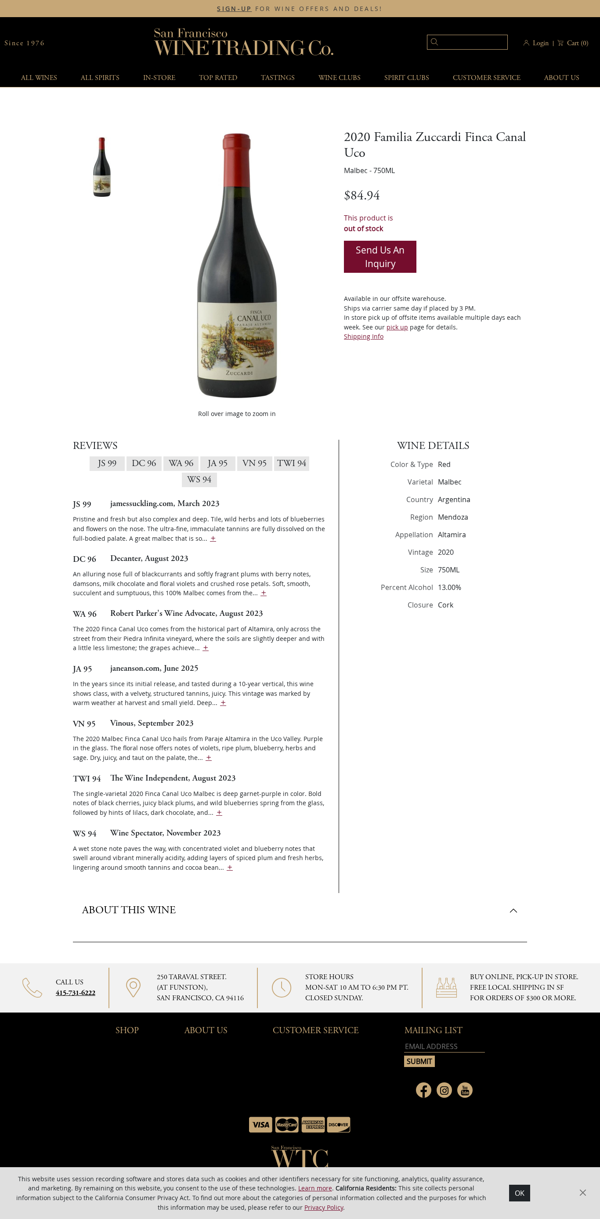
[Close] (432, 509)
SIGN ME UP (378, 627)
